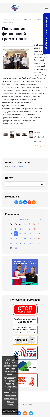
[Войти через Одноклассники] (34, 202)
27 (34, 243)
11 (25, 234)
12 (30, 234)
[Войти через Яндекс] (29, 202)
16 (16, 239)
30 (16, 248)
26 (30, 243)
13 (34, 234)
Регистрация (18, 166)
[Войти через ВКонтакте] (25, 202)
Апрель (19, 20)
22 (11, 243)
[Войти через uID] (16, 202)
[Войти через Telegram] (21, 202)
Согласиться (10, 411)
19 (30, 239)
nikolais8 (40, 137)
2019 (12, 20)
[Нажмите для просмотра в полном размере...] (18, 59)
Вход (7, 166)
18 (25, 239)
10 (20, 234)
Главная (5, 20)
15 (11, 239)
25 (25, 243)
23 (16, 243)
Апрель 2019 (25, 219)
